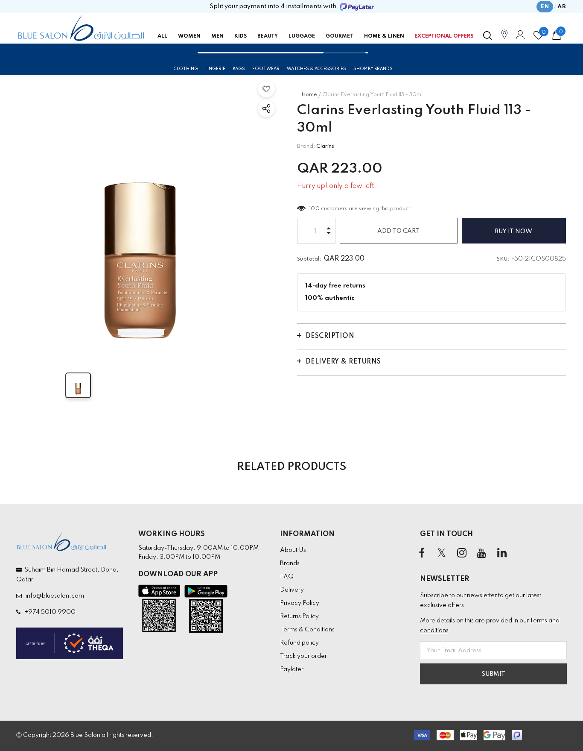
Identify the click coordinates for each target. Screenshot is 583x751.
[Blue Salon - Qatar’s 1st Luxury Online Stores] (81, 28)
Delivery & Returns (343, 361)
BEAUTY (267, 36)
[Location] (504, 39)
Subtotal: (309, 259)
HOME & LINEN (384, 36)
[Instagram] (461, 553)
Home (309, 94)
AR (561, 6)
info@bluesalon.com (53, 596)
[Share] (266, 108)
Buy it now (513, 232)
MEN (217, 36)
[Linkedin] (502, 553)
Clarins (325, 146)
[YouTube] (482, 553)
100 (314, 208)
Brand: (306, 146)
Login (519, 37)
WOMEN (189, 36)
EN (545, 6)
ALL (162, 36)
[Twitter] (441, 553)
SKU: (503, 259)
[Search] (487, 35)
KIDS (240, 36)
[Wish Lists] (266, 88)
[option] (140, 215)
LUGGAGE (302, 36)
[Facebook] (421, 553)
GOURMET (339, 36)
